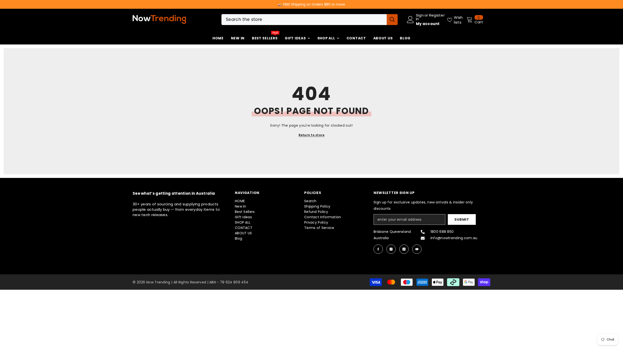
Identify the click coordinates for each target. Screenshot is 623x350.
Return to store (312, 135)
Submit (461, 219)
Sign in (420, 17)
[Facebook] (378, 249)
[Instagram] (391, 249)
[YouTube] (416, 249)
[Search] (309, 19)
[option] (311, 4)
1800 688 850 (442, 231)
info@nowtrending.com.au (454, 238)
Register (437, 15)
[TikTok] (404, 249)
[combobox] (304, 19)
